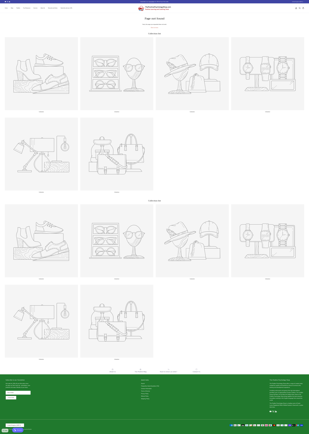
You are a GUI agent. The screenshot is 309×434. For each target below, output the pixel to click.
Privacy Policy (145, 393)
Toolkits (18, 8)
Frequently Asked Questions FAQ (150, 386)
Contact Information (146, 388)
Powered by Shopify (27, 429)
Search (143, 383)
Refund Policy (145, 396)
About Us (43, 8)
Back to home (154, 27)
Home (6, 8)
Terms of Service (145, 391)
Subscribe (11, 397)
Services (35, 8)
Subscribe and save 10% (66, 8)
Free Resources (26, 8)
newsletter (151, 1)
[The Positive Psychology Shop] (154, 8)
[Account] (296, 8)
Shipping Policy (145, 399)
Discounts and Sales (52, 8)
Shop (12, 8)
